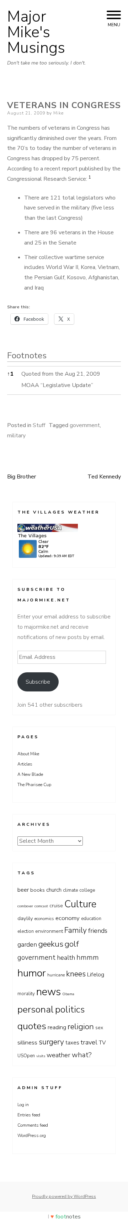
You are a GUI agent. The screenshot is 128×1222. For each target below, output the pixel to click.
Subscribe (38, 682)
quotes (31, 1026)
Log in (23, 1105)
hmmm (87, 957)
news (48, 992)
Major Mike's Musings (36, 32)
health (66, 957)
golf (72, 944)
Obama (68, 994)
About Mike (28, 754)
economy (67, 918)
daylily (25, 918)
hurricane (56, 975)
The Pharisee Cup (34, 784)
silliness (27, 1042)
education (91, 918)
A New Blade (30, 774)
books (37, 889)
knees (76, 974)
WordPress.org (31, 1135)
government (85, 425)
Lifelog (95, 975)
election (25, 931)
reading (57, 1027)
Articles (24, 764)
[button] (90, 179)
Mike (58, 113)
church (54, 889)
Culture (80, 904)
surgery (51, 1042)
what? (82, 1055)
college (87, 890)
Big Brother (21, 477)
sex (99, 1027)
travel (89, 1042)
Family (75, 930)
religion (81, 1026)
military (16, 435)
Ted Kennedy (104, 477)
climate (70, 890)
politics (70, 1009)
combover (25, 906)
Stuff (39, 425)
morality (26, 994)
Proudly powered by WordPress (64, 1196)
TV (102, 1042)
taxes (72, 1042)
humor (31, 973)
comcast (41, 906)
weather (58, 1055)
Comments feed (32, 1125)
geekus (50, 943)
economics (44, 918)
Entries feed (28, 1115)
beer (23, 890)
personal (35, 1009)
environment (49, 931)
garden (27, 944)
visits (40, 1056)
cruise (56, 905)
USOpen (26, 1056)
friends (97, 930)
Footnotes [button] (27, 355)
